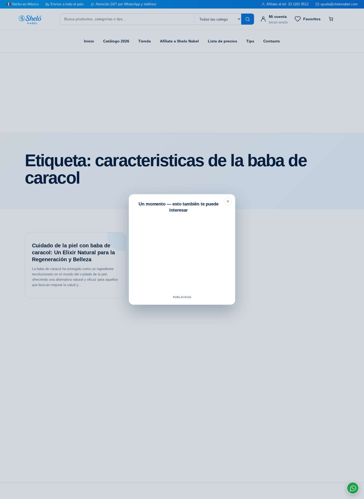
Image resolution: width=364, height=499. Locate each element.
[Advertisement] (182, 255)
